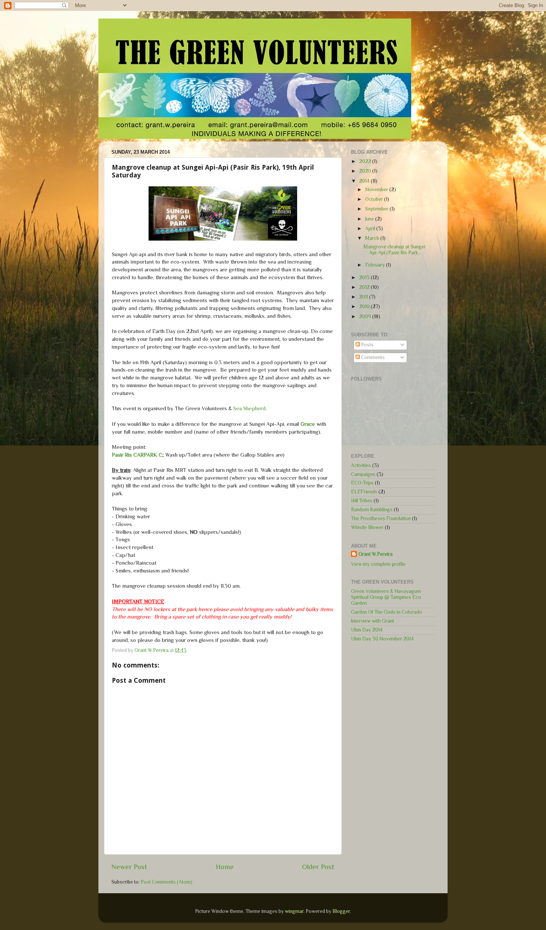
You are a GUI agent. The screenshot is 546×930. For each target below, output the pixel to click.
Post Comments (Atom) (166, 882)
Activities (361, 465)
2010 (365, 306)
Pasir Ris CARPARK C (137, 455)
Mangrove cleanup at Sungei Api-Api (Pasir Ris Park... (394, 249)
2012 (365, 287)
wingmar (294, 911)
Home (225, 867)
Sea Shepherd (249, 408)
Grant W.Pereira (375, 554)
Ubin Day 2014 (367, 630)
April (370, 228)
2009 (365, 316)
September (377, 209)
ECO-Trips (362, 483)
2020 (365, 171)
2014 (365, 181)
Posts (367, 344)
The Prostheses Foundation (381, 518)
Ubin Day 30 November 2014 (382, 639)
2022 (365, 161)
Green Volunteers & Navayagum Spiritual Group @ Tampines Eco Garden (386, 597)
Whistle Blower (367, 527)
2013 (365, 277)
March (372, 238)
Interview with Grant (372, 621)
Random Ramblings (372, 509)
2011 (364, 297)
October (374, 199)
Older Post (318, 867)
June (370, 219)
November (377, 189)
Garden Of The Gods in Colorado (386, 612)
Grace (307, 424)
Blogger (341, 911)
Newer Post (129, 867)
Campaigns (363, 474)
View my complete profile (378, 564)
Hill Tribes (362, 500)
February (375, 265)
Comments (372, 357)
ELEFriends (364, 492)
